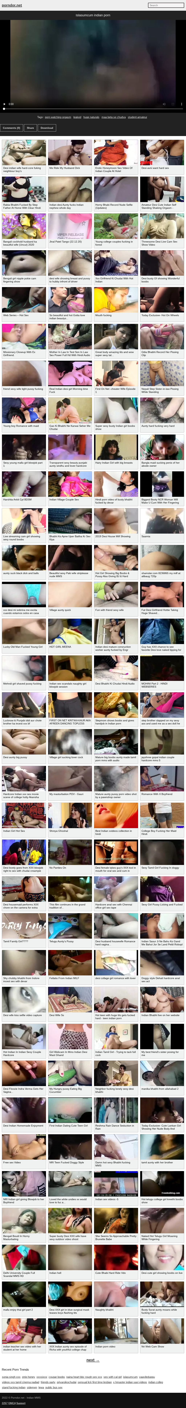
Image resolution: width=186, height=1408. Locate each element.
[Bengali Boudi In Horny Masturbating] (24, 1220)
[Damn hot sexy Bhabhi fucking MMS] (116, 1147)
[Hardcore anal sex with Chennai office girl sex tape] (116, 889)
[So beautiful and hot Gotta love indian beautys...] (70, 300)
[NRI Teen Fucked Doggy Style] (70, 1147)
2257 (5, 1403)
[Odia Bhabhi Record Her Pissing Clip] (162, 336)
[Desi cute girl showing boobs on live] (162, 1257)
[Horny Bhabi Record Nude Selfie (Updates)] (116, 189)
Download (47, 127)
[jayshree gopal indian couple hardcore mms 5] (162, 742)
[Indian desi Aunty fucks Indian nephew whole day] (70, 189)
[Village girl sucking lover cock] (70, 742)
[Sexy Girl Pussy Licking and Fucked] (162, 889)
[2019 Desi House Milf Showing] (116, 521)
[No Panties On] (70, 852)
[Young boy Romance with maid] (24, 410)
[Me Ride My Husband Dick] (70, 152)
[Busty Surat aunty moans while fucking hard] (162, 1294)
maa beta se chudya (114, 117)
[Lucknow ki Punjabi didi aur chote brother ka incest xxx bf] (24, 705)
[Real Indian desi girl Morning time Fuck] (70, 373)
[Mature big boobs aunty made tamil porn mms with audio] (116, 742)
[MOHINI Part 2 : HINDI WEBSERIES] (162, 668)
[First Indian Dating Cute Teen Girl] (70, 1110)
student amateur (137, 117)
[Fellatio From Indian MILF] (70, 962)
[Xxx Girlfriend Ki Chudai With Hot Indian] (116, 263)
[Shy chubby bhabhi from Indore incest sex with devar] (24, 962)
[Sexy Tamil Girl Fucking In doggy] (162, 852)
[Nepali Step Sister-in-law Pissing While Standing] (162, 373)
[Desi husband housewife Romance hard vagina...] (116, 926)
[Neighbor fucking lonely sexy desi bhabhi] (116, 1073)
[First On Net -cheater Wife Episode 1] (116, 373)
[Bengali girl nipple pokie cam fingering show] (24, 263)
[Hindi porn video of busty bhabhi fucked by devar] (116, 484)
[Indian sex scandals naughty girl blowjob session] (70, 668)
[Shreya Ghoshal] (70, 815)
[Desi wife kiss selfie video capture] (24, 999)
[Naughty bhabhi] (116, 1294)
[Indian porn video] (116, 1331)
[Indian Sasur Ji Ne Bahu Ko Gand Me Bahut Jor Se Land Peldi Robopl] (162, 926)
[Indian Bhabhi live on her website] (162, 999)
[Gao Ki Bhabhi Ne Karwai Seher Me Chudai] (70, 410)
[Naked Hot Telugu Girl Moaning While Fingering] (162, 1220)
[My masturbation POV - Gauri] (70, 778)
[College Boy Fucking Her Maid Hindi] (162, 815)
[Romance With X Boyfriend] (162, 778)
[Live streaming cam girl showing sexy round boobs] (24, 521)
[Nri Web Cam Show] (162, 1331)
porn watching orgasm (58, 117)
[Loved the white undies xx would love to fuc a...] (70, 1184)
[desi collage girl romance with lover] (116, 962)
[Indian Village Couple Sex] (70, 484)
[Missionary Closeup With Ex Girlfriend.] (24, 336)
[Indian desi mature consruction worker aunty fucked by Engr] (116, 631)
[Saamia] (162, 521)
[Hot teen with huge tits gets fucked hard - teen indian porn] (116, 999)
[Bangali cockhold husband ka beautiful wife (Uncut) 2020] (24, 226)
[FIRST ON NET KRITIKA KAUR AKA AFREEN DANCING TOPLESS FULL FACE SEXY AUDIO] (70, 705)
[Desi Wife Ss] (70, 999)
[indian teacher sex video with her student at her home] (24, 1331)
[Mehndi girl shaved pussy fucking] (24, 668)
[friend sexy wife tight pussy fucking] (24, 373)
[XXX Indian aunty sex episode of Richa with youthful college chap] (70, 1331)
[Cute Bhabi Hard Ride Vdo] (116, 1257)
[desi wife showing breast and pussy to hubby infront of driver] (70, 263)
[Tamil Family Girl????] (24, 926)
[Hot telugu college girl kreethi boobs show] (162, 1184)
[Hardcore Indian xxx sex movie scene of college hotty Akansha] (24, 778)
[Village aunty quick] (70, 594)
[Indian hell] (70, 1257)
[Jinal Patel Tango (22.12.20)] (70, 226)
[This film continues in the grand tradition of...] (70, 889)
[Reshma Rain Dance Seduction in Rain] (116, 1110)
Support (20, 1403)
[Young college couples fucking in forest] (116, 226)
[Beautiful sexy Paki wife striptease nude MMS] (70, 557)
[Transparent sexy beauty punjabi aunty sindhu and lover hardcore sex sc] (70, 447)
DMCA (12, 1403)
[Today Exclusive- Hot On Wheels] (162, 300)
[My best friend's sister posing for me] (162, 1036)
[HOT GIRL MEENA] (70, 631)
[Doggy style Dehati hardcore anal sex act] (162, 962)
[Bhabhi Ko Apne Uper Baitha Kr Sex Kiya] (70, 521)
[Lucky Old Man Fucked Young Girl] (24, 631)
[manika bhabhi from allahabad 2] (162, 1073)
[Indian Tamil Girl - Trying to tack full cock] (116, 1036)
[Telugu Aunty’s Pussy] (70, 926)
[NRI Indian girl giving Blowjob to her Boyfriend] (24, 1184)
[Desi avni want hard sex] (162, 152)
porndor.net (12, 5)
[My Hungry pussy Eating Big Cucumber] (70, 1073)
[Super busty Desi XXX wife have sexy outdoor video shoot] (70, 1220)
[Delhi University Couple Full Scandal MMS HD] (24, 1257)
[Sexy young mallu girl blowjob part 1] (24, 447)
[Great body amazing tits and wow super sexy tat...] (116, 336)
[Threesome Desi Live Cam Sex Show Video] (162, 226)
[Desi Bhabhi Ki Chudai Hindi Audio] (116, 668)
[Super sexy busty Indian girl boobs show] (116, 410)
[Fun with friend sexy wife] (116, 594)
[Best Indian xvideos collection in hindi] (116, 815)
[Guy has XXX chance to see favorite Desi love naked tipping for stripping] (162, 631)
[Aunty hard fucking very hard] (162, 410)
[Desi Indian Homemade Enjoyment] (24, 1110)
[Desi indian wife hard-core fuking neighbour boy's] (24, 152)
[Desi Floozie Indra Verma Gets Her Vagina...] (24, 1073)
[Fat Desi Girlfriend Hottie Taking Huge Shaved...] (162, 594)
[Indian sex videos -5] (116, 1184)
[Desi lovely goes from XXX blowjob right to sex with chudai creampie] (24, 852)
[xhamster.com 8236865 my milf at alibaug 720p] (162, 557)
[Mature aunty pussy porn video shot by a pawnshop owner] (116, 778)
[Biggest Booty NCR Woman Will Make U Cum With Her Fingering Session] (162, 484)
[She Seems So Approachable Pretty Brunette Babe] (116, 1220)
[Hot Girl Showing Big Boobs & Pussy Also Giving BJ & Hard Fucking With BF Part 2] (116, 557)
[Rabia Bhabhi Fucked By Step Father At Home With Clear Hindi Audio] (24, 189)
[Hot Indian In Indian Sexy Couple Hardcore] (24, 1036)
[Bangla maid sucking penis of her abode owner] (162, 447)
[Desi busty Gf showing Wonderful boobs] (162, 263)
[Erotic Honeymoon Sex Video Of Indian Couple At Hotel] (116, 152)
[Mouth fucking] (116, 300)
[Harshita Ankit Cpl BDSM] (24, 484)
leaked (77, 117)
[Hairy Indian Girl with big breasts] (116, 447)
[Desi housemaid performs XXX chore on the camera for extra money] (24, 889)
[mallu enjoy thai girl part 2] (24, 1294)
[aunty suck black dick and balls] (24, 557)
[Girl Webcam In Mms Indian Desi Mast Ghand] (70, 1036)
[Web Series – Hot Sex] (24, 300)
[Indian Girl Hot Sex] (24, 815)
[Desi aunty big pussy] (24, 742)
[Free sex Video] (24, 1147)
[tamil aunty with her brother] (162, 1147)
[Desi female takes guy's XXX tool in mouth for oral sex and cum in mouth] (116, 852)
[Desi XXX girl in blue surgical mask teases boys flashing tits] (70, 1294)
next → (93, 1360)
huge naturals (91, 117)
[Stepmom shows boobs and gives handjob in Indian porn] (116, 705)
